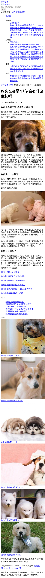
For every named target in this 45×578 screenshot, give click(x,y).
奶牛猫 (20, 59)
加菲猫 (33, 47)
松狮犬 (15, 33)
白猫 (40, 49)
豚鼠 (14, 69)
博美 (36, 28)
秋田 (14, 30)
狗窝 (17, 78)
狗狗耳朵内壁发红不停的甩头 (13, 280)
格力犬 (37, 33)
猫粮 (16, 76)
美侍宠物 (4, 2)
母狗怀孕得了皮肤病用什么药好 (18, 304)
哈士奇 (24, 35)
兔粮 (14, 78)
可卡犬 (15, 35)
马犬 (32, 28)
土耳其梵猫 (24, 54)
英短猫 (13, 45)
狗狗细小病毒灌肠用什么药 (12, 293)
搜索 (3, 9)
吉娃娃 (37, 35)
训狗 (23, 12)
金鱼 (27, 66)
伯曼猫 (31, 54)
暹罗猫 (29, 45)
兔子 (19, 66)
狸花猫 (29, 49)
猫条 (28, 78)
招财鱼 (20, 71)
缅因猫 (35, 45)
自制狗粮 (26, 76)
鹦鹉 (23, 66)
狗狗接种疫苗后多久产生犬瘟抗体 (19, 309)
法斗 (19, 35)
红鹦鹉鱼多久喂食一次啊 (16, 307)
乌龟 (16, 66)
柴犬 (21, 28)
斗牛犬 (22, 30)
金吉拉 (39, 47)
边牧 (28, 35)
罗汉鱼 (24, 69)
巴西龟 (35, 66)
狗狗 (11, 85)
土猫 (36, 57)
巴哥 (17, 28)
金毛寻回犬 (25, 25)
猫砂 (25, 78)
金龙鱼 (15, 71)
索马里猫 (26, 59)
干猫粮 (33, 76)
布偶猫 (24, 45)
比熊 (38, 25)
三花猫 (24, 52)
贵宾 (19, 25)
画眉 (38, 69)
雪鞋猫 (33, 59)
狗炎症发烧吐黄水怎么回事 (17, 314)
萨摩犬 (39, 30)
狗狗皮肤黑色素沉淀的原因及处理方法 (16, 289)
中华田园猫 (25, 47)
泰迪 (25, 28)
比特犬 (20, 33)
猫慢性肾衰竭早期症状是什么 (18, 311)
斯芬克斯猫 (38, 54)
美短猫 (18, 45)
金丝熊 (29, 69)
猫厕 (38, 78)
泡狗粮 (20, 76)
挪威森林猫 (37, 52)
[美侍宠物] (5, 4)
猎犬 (32, 35)
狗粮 (12, 76)
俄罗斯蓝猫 (14, 57)
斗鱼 (34, 69)
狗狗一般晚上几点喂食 (10, 272)
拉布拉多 (14, 25)
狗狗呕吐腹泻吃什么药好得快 (13, 276)
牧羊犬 (33, 25)
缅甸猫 (29, 52)
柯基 (41, 25)
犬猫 (21, 49)
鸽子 (40, 66)
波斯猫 (18, 47)
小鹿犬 (26, 33)
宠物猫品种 (14, 42)
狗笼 (21, 78)
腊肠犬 (31, 33)
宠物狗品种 (14, 23)
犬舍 (14, 12)
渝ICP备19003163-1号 (12, 568)
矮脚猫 (31, 57)
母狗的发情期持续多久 (15, 302)
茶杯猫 (22, 57)
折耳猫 (16, 49)
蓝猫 (27, 57)
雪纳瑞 (13, 28)
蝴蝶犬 (33, 30)
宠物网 (8, 16)
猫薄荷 (33, 78)
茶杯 (17, 30)
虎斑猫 (18, 52)
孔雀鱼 (18, 69)
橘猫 (25, 49)
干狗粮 (39, 76)
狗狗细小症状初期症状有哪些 (13, 285)
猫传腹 (18, 12)
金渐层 (16, 54)
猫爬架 (15, 81)
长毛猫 (35, 49)
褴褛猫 (15, 59)
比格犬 (27, 30)
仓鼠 (12, 66)
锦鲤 (30, 66)
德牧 (28, 28)
